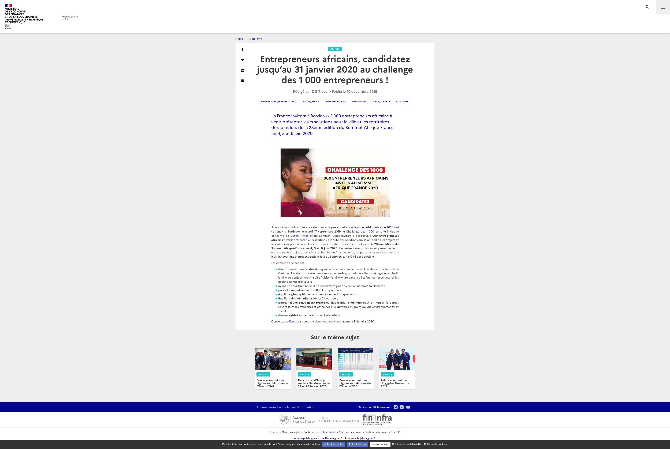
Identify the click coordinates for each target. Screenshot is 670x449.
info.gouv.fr (352, 438)
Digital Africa (299, 235)
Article (335, 48)
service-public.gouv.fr (306, 438)
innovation (359, 101)
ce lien (289, 321)
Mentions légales (292, 432)
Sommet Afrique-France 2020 (373, 227)
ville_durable (381, 101)
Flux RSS (395, 432)
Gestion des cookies (376, 432)
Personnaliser (380, 444)
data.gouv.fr (368, 438)
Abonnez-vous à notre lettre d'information (285, 406)
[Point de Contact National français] (339, 419)
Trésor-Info (255, 38)
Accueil (240, 38)
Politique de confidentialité (320, 432)
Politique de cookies (350, 432)
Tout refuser (358, 444)
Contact (275, 432)
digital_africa (310, 101)
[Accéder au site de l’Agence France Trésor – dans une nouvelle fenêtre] (297, 419)
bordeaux (402, 101)
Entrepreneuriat (336, 101)
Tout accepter (334, 444)
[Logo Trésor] (69, 17)
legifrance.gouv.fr (332, 438)
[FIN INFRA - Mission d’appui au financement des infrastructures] (377, 419)
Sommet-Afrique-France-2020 (278, 101)
